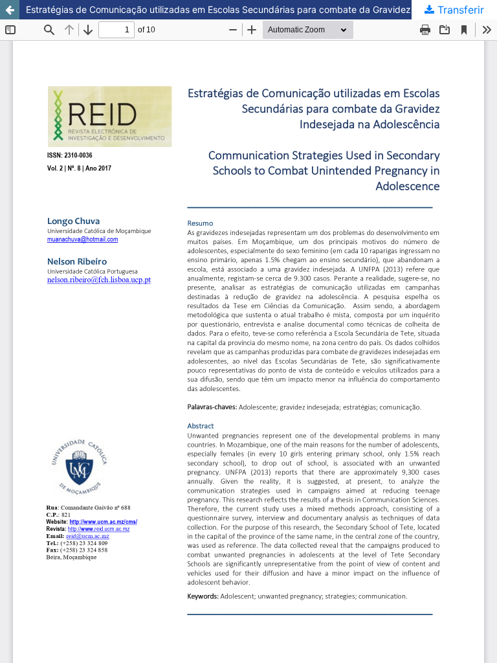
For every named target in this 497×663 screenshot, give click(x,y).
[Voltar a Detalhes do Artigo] (9, 9)
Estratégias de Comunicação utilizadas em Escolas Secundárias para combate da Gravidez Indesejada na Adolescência (261, 9)
